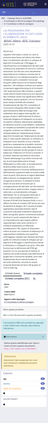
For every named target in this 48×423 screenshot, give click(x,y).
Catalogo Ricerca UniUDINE (19, 18)
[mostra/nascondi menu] (46, 4)
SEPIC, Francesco (31, 40)
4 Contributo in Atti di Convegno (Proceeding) (24, 21)
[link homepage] (8, 4)
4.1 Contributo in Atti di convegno (19, 24)
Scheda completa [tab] (33, 273)
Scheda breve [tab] (12, 273)
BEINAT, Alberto (12, 40)
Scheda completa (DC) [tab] (17, 278)
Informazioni (11, 336)
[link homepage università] (30, 4)
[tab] (34, 278)
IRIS (3, 18)
